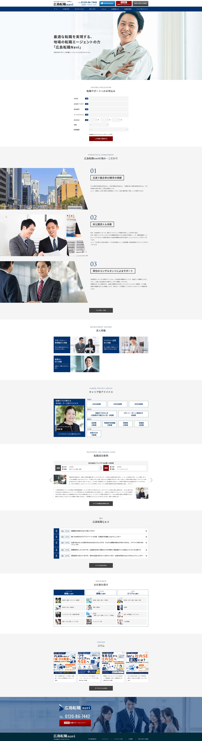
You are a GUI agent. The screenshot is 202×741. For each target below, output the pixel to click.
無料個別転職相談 (108, 3)
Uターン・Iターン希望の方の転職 (133, 414)
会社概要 (131, 739)
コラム (103, 9)
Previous (50, 480)
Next (151, 480)
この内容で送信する (101, 138)
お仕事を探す (66, 9)
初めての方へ (92, 9)
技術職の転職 (94, 424)
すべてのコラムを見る (101, 688)
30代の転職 (117, 404)
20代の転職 (96, 404)
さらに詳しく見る (101, 310)
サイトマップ (105, 739)
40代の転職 (139, 404)
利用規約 (91, 134)
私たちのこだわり (79, 9)
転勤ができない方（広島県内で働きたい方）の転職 (102, 414)
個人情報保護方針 (92, 739)
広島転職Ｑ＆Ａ (115, 9)
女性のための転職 (94, 434)
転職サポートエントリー (124, 3)
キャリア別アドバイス (142, 9)
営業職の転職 (141, 424)
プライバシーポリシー (102, 134)
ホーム (55, 9)
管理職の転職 (125, 424)
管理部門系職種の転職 (109, 424)
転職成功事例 (128, 9)
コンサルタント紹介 (118, 739)
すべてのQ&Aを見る (101, 565)
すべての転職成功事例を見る (101, 503)
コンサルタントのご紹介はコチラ (69, 434)
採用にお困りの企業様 (140, 3)
